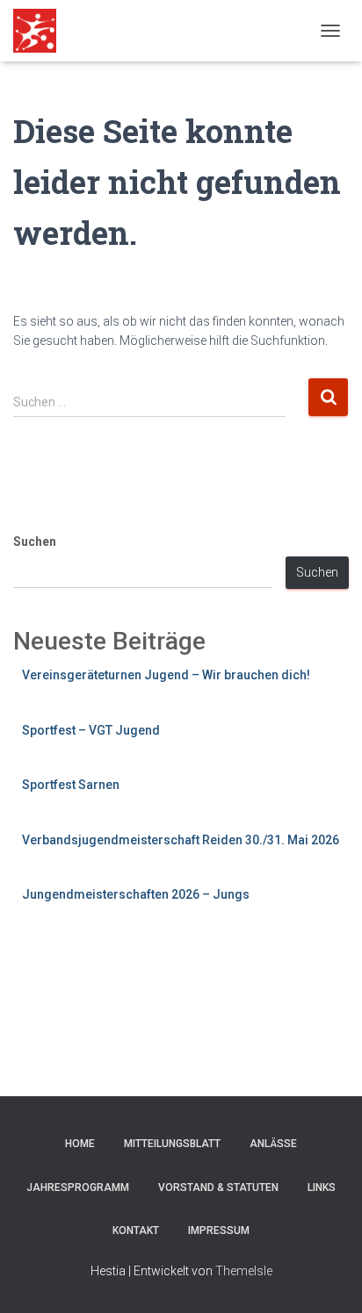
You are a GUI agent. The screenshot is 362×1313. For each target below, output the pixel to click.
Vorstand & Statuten (218, 1187)
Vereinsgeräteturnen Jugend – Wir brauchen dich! (166, 675)
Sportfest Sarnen (70, 785)
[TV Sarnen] (41, 31)
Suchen (34, 542)
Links (322, 1187)
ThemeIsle (243, 1271)
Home (80, 1143)
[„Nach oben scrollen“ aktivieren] (327, 1278)
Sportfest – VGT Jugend (91, 730)
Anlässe (273, 1143)
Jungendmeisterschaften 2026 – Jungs (136, 894)
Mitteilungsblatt (172, 1143)
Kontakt (135, 1230)
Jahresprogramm (77, 1187)
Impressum (219, 1230)
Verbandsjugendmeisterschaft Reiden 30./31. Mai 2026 (180, 840)
